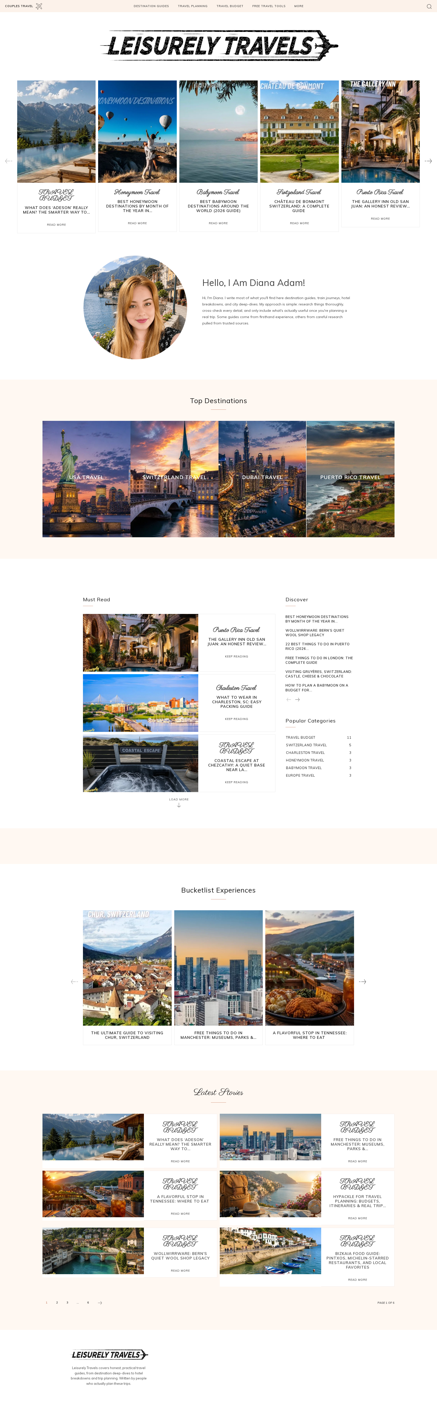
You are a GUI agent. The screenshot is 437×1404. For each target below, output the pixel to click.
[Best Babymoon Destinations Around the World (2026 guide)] (218, 131)
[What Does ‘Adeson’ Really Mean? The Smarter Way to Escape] (56, 131)
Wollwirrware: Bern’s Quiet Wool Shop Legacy (180, 1256)
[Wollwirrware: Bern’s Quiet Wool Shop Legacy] (93, 1251)
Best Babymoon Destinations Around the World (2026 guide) (218, 206)
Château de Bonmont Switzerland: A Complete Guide (299, 206)
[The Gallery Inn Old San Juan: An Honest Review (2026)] (380, 131)
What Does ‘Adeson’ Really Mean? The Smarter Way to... (56, 210)
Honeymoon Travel (137, 192)
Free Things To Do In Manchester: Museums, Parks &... (218, 1035)
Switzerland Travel (299, 192)
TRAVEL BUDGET (56, 195)
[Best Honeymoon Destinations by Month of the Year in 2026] (137, 131)
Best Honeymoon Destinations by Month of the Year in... (137, 206)
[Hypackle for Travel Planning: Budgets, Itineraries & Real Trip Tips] (270, 1194)
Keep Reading (236, 656)
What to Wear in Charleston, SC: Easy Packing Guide (236, 702)
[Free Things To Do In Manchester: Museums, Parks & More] (218, 968)
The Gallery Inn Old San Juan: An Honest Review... (380, 204)
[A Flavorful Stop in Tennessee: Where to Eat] (309, 968)
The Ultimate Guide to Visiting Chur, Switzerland (127, 1035)
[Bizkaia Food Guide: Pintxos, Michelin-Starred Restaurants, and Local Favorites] (270, 1251)
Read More (56, 224)
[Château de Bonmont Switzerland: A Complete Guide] (299, 131)
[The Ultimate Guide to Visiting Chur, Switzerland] (127, 968)
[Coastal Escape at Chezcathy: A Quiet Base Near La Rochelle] (140, 763)
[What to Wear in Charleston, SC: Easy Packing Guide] (140, 703)
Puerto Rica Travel (380, 192)
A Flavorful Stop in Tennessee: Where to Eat (310, 1035)
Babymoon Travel (218, 192)
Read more (180, 1161)
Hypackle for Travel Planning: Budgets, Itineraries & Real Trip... (358, 1201)
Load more (179, 799)
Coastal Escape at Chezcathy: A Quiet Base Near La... (236, 765)
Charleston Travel (236, 688)
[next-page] (428, 161)
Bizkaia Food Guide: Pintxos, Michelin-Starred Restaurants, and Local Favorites (357, 1260)
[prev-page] (9, 161)
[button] (429, 6)
